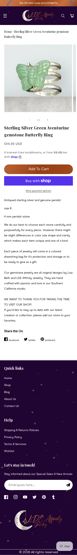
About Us (10, 399)
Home (8, 32)
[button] (9, 4)
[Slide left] (29, 119)
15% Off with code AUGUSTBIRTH (38, 3)
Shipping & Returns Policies (21, 430)
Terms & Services (15, 444)
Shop (7, 385)
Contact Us (11, 406)
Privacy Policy (13, 437)
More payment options (38, 190)
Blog (7, 392)
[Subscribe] (68, 485)
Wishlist (9, 451)
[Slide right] (47, 119)
